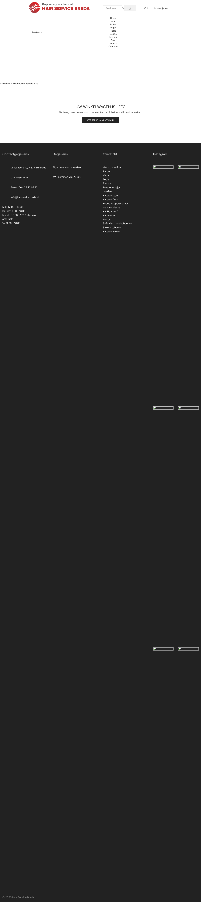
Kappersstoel (110, 195)
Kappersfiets (110, 199)
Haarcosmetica (112, 167)
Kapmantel (109, 215)
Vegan (113, 27)
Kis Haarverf (110, 211)
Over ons (113, 46)
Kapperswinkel (111, 231)
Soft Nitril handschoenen (117, 223)
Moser (106, 219)
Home (113, 18)
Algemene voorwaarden (67, 167)
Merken (36, 32)
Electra (113, 33)
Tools (113, 30)
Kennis (113, 43)
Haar (113, 21)
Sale (113, 40)
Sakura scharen (112, 227)
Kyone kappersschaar (115, 203)
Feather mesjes (111, 187)
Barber (113, 24)
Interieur (113, 37)
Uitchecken (19, 83)
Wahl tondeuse (111, 207)
